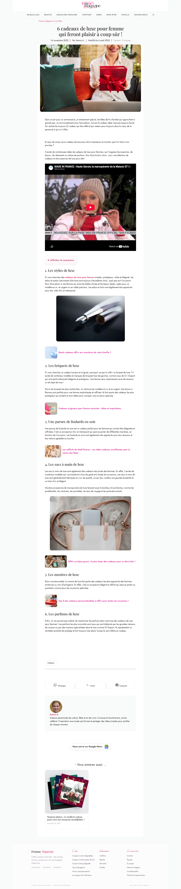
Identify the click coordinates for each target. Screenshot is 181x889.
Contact (130, 855)
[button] (153, 14)
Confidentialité (132, 871)
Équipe (129, 859)
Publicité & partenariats (136, 875)
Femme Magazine (46, 21)
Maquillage (33, 15)
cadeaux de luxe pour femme (79, 277)
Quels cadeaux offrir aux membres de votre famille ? (84, 352)
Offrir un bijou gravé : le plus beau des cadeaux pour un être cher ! (101, 561)
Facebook (57, 867)
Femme (42, 851)
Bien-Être (111, 15)
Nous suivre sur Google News (88, 746)
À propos (130, 863)
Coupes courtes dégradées (82, 855)
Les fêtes (58, 21)
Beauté (48, 15)
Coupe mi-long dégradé (81, 863)
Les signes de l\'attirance (81, 875)
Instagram (36, 867)
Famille (125, 15)
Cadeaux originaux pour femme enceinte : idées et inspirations (89, 408)
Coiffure (86, 15)
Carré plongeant (78, 867)
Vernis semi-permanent (81, 871)
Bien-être (103, 863)
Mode (99, 15)
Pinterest (47, 867)
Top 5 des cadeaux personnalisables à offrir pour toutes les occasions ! (93, 600)
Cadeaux (51, 663)
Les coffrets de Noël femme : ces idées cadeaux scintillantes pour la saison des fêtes (96, 451)
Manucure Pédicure (67, 15)
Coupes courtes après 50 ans (83, 859)
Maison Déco (141, 15)
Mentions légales (133, 867)
